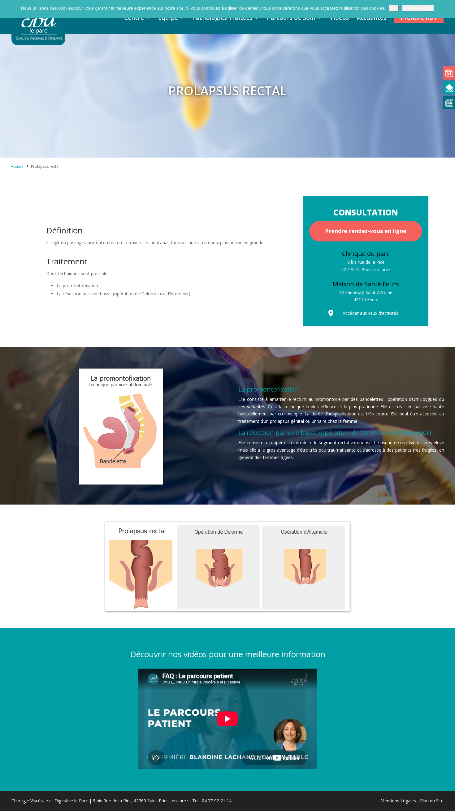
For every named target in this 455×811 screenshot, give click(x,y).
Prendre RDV (419, 18)
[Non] (447, 9)
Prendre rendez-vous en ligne (365, 231)
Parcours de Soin (291, 18)
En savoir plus (417, 8)
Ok (393, 8)
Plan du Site (432, 801)
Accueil (17, 166)
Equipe (168, 18)
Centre (134, 18)
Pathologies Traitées (222, 18)
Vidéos (339, 18)
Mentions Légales (398, 801)
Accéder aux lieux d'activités (370, 313)
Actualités (371, 18)
